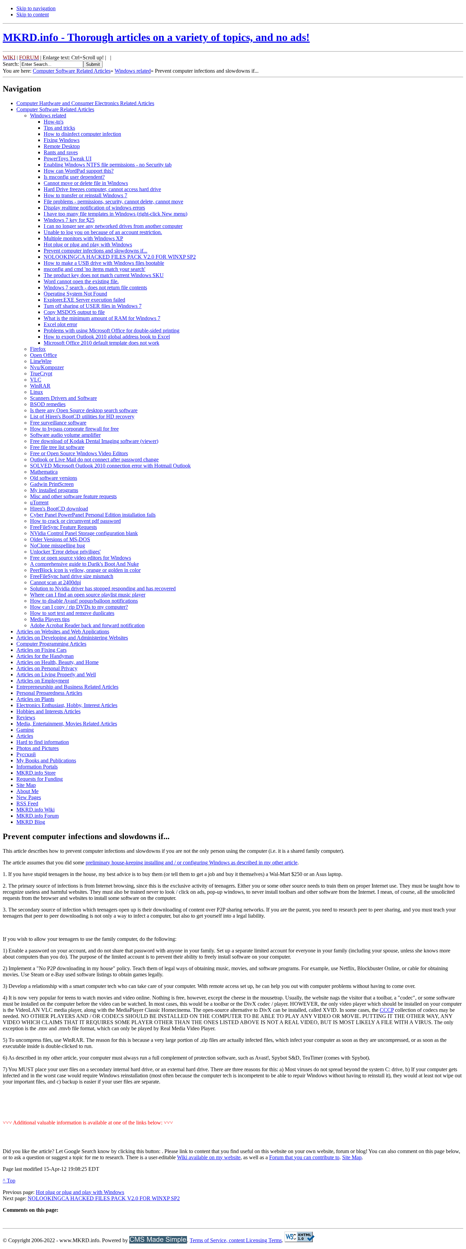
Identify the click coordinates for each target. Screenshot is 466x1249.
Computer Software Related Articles (72, 71)
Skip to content (32, 14)
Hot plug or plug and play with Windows (80, 1192)
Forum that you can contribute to (304, 1157)
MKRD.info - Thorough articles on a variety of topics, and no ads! (156, 37)
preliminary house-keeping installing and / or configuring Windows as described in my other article (191, 862)
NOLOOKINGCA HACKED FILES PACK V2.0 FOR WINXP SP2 (104, 1198)
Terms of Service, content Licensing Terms (236, 1240)
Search (10, 64)
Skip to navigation (36, 8)
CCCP (387, 1010)
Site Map (352, 1157)
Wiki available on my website (209, 1157)
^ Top (9, 1180)
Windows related (133, 71)
